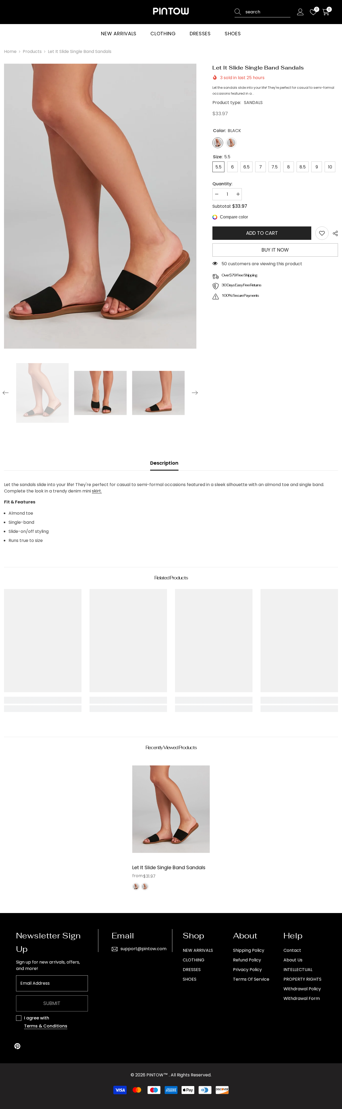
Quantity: (222, 184)
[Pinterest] (17, 1046)
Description (164, 463)
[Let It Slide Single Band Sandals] (171, 809)
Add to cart (262, 233)
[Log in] (300, 12)
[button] (6, 393)
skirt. (97, 491)
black (136, 886)
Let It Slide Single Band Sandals (168, 867)
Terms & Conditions (45, 1026)
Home (10, 51)
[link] (322, 233)
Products (32, 51)
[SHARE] (333, 233)
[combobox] (268, 12)
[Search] (262, 12)
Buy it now (275, 250)
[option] (100, 206)
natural (145, 886)
